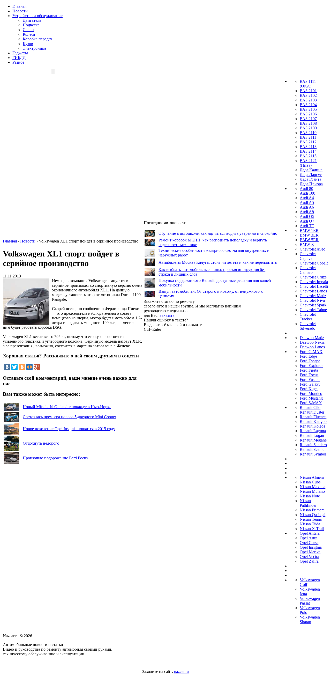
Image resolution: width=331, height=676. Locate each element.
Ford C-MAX (311, 351)
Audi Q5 (307, 216)
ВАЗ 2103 (308, 100)
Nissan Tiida (310, 524)
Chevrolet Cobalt (314, 263)
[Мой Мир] (29, 367)
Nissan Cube (310, 482)
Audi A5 (307, 202)
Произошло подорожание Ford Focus (55, 458)
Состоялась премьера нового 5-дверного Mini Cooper (69, 417)
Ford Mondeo (311, 393)
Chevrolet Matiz (313, 295)
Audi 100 (307, 193)
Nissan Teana (311, 519)
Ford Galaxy (310, 384)
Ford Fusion (310, 379)
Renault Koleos (312, 426)
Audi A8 (307, 212)
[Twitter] (14, 367)
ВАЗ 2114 (308, 151)
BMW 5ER (309, 240)
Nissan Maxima (312, 486)
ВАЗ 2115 (308, 156)
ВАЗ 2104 (308, 104)
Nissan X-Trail (312, 528)
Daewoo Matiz (312, 337)
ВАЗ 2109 (308, 128)
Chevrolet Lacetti (314, 286)
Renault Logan (312, 435)
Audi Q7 (307, 221)
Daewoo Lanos (312, 347)
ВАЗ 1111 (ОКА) (308, 83)
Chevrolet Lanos (313, 291)
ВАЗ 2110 (308, 132)
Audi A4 (307, 198)
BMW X (307, 244)
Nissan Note (310, 496)
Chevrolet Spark (313, 305)
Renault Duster (312, 412)
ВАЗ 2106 (308, 114)
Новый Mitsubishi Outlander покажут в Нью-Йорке (67, 407)
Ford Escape (310, 361)
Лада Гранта (310, 179)
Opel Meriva (310, 552)
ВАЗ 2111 (308, 137)
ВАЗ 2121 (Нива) (308, 162)
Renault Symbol (313, 454)
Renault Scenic (312, 449)
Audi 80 (306, 188)
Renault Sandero (313, 445)
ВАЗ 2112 (308, 142)
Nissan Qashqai (312, 514)
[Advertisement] (182, 409)
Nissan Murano (312, 491)
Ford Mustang (311, 398)
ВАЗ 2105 (308, 109)
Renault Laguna (313, 431)
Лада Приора (311, 184)
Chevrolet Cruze (313, 277)
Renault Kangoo (313, 421)
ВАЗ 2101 (308, 91)
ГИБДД (19, 57)
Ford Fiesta (309, 370)
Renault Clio (310, 407)
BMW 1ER (309, 230)
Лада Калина (311, 170)
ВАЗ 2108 (308, 123)
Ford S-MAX (311, 403)
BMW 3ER (309, 235)
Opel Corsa (309, 542)
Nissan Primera (312, 510)
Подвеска (31, 25)
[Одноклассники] (22, 367)
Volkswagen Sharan (310, 619)
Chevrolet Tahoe (313, 309)
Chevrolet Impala (314, 282)
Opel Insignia (311, 547)
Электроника (34, 48)
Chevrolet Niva (312, 300)
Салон (28, 29)
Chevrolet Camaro (308, 270)
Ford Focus (309, 375)
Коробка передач (37, 39)
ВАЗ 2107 (308, 118)
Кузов (28, 43)
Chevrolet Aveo (312, 249)
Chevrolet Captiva (308, 256)
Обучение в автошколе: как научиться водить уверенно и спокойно (218, 233)
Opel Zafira (309, 561)
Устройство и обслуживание (37, 15)
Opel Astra (308, 538)
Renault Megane (313, 440)
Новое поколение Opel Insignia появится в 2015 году (69, 429)
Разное (18, 62)
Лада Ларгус (311, 174)
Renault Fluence (313, 417)
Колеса (29, 34)
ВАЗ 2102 (308, 95)
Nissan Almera (312, 477)
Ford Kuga (309, 389)
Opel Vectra (309, 556)
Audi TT (307, 226)
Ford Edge (308, 356)
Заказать (167, 315)
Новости (20, 11)
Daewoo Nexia (312, 342)
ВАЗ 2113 (308, 146)
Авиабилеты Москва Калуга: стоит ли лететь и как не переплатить (218, 262)
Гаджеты (20, 53)
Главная (19, 6)
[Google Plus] (37, 367)
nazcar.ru (181, 671)
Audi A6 (307, 207)
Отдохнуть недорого (41, 443)
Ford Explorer (311, 365)
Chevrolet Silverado (308, 325)
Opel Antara (310, 533)
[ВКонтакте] (7, 367)
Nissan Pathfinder (308, 503)
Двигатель (32, 20)
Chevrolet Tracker (308, 316)
